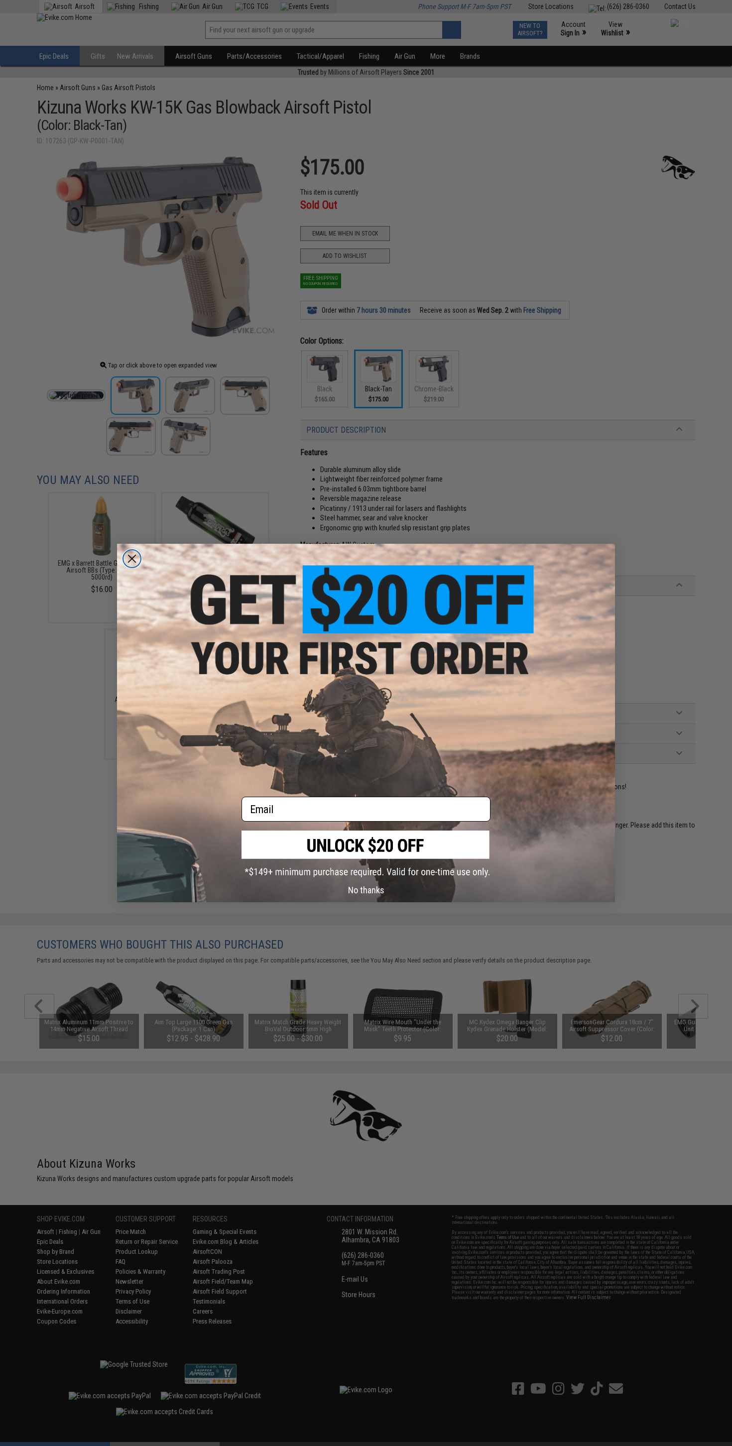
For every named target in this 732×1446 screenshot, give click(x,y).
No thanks (366, 890)
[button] (366, 854)
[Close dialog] (132, 559)
